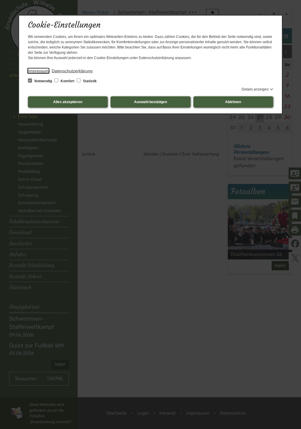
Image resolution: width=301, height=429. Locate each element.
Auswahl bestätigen (150, 102)
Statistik (89, 81)
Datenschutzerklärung (72, 70)
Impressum (38, 70)
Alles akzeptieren (67, 102)
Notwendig (43, 81)
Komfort (67, 81)
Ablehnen (233, 102)
